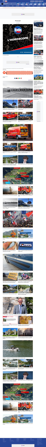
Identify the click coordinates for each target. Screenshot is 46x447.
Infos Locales (11, 440)
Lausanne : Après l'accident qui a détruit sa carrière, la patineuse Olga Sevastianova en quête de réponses (38, 83)
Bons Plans (18, 439)
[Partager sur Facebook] (14, 78)
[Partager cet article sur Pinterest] (18, 78)
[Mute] (11, 3)
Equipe (3, 440)
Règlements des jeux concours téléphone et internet (40, 444)
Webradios (24, 440)
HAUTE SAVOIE (4, 7)
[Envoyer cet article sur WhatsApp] (19, 78)
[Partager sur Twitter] (16, 78)
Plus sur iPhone (32, 439)
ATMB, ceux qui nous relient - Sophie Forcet (38, 57)
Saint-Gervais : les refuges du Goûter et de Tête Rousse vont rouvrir (38, 29)
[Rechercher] (42, 1)
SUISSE (13, 7)
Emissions (18, 440)
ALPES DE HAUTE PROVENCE (22, 7)
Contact (4, 439)
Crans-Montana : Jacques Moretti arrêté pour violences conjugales (38, 67)
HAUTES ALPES (16, 7)
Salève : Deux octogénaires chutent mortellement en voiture (38, 96)
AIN (10, 7)
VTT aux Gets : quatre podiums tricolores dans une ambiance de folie (38, 42)
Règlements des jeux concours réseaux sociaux (39, 440)
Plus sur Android (32, 440)
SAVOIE (8, 7)
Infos (10, 439)
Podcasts (24, 439)
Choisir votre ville (41, 7)
